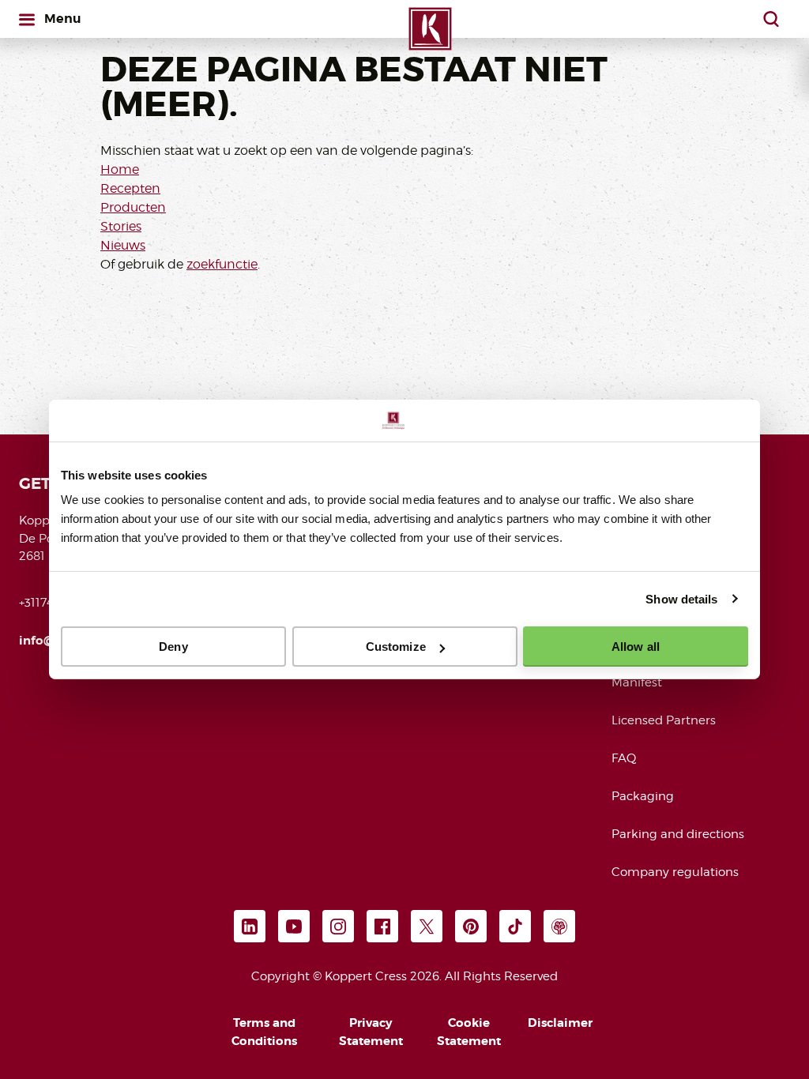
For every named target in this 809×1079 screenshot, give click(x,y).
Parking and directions (677, 834)
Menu (62, 18)
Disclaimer (560, 1023)
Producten (133, 207)
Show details (681, 598)
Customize (396, 646)
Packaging (642, 796)
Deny (173, 646)
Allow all (635, 646)
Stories (120, 226)
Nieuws (122, 245)
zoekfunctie (222, 264)
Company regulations (675, 872)
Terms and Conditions (264, 1032)
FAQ (623, 758)
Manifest (636, 682)
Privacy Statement (371, 1032)
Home (119, 169)
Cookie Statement (469, 1032)
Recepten (130, 188)
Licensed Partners (663, 720)
